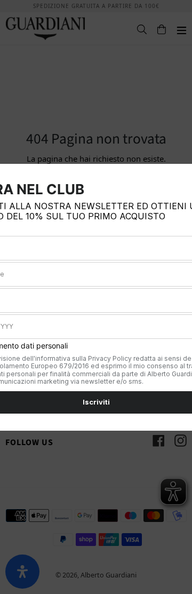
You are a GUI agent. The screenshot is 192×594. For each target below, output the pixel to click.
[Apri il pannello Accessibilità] (22, 572)
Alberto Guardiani (109, 575)
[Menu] (176, 29)
